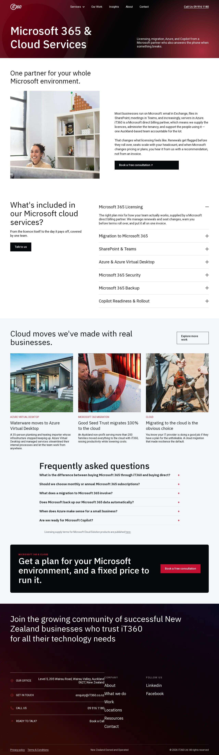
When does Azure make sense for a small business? (78, 511)
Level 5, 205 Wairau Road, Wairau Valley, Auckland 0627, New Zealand (71, 680)
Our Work (96, 6)
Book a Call (97, 721)
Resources (113, 718)
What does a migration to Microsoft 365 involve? (76, 493)
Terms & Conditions (38, 750)
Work (109, 701)
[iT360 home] (35, 7)
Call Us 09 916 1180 (196, 6)
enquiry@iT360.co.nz (90, 695)
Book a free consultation (134, 165)
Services (75, 6)
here (128, 532)
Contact (144, 6)
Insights (114, 6)
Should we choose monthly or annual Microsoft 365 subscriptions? (89, 484)
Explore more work (189, 338)
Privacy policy (17, 750)
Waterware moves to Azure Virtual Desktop (35, 425)
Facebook (155, 693)
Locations (113, 710)
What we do (115, 693)
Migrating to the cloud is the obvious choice (172, 425)
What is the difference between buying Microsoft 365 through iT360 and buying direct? (104, 475)
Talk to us (21, 246)
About (129, 6)
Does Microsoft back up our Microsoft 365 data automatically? (86, 502)
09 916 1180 (96, 708)
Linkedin (154, 685)
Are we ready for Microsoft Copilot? (66, 520)
